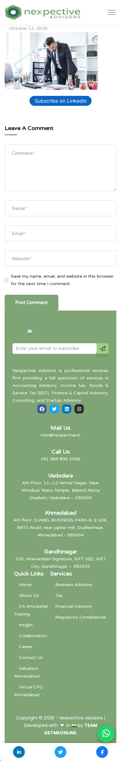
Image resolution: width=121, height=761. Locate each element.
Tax (59, 595)
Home (25, 584)
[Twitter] (54, 409)
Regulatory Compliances (80, 617)
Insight (26, 625)
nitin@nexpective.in (60, 435)
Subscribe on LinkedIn (61, 101)
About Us (29, 595)
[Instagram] (79, 409)
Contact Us (31, 657)
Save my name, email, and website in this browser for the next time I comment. (62, 280)
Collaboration (33, 635)
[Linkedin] (66, 409)
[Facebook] (42, 409)
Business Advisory (73, 584)
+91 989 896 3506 (60, 459)
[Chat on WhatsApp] (106, 733)
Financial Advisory (73, 606)
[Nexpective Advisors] (43, 12)
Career (26, 646)
